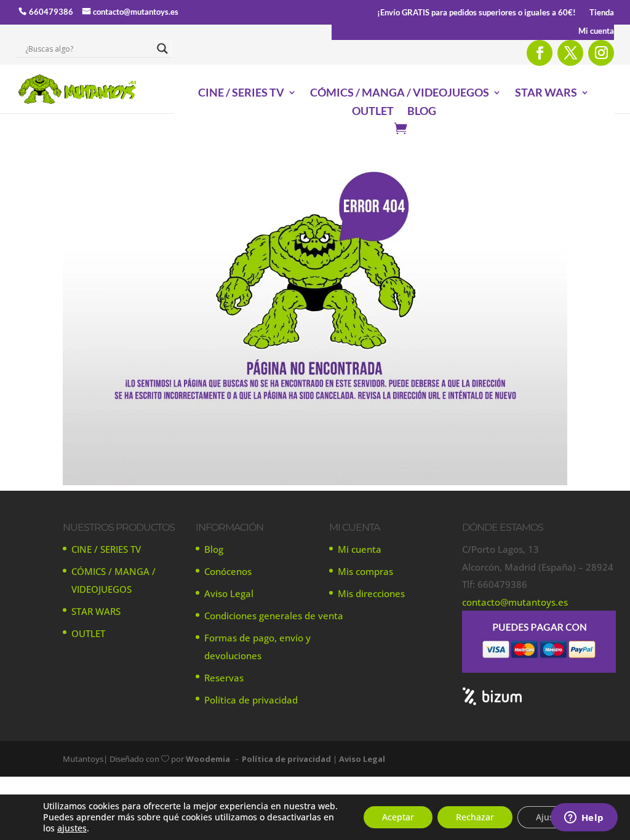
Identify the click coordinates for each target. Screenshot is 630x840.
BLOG (421, 111)
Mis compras (365, 571)
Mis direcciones (371, 593)
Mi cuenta (596, 31)
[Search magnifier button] (162, 48)
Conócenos (228, 571)
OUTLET (373, 111)
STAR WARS (546, 93)
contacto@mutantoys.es (135, 12)
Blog (213, 549)
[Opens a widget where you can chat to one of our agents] (584, 818)
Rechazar (475, 817)
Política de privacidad (251, 700)
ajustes (72, 828)
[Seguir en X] (570, 53)
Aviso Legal (228, 593)
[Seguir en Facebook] (539, 53)
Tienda (601, 12)
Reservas (224, 678)
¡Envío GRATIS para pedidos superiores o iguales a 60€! (476, 12)
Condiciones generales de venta (273, 615)
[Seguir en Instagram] (601, 53)
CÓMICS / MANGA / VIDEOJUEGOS (399, 93)
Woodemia (208, 758)
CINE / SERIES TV (241, 93)
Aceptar (398, 817)
